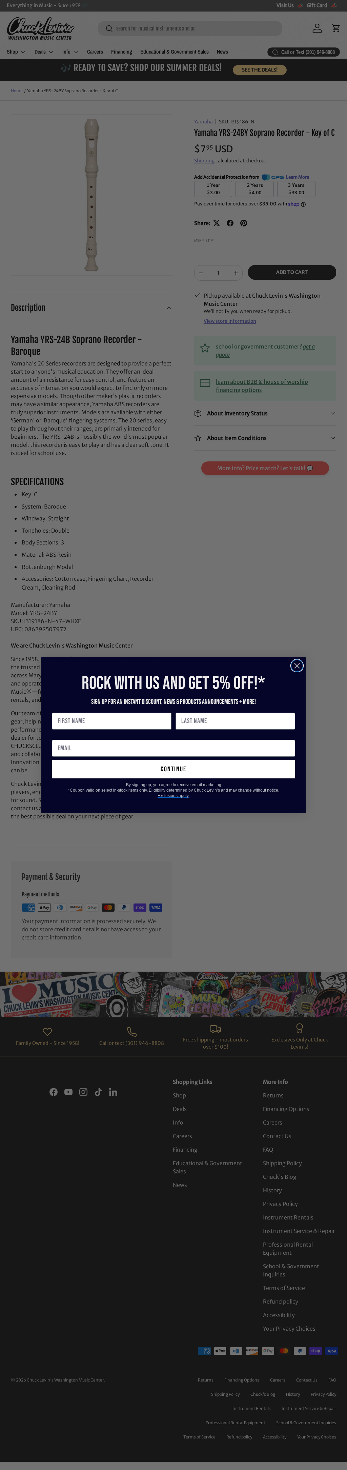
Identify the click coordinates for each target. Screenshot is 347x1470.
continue (173, 769)
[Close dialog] (297, 666)
